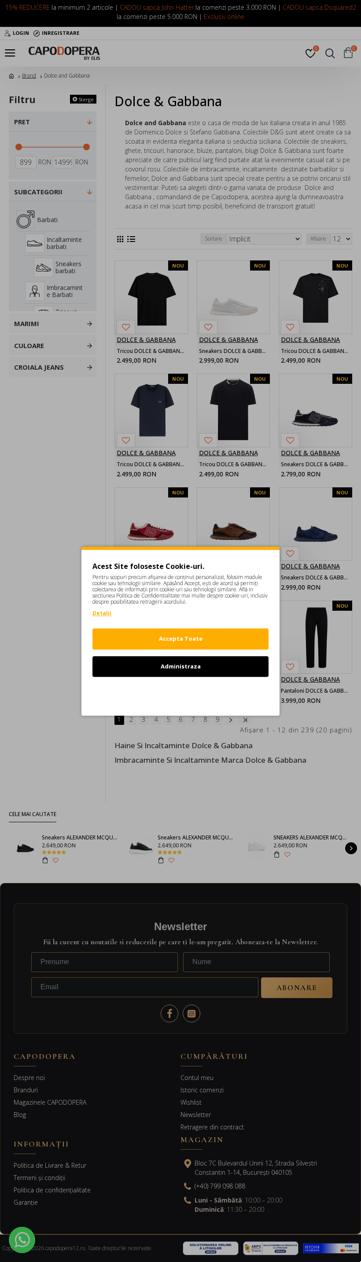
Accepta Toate (181, 638)
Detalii (101, 613)
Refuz (180, 694)
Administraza (181, 666)
